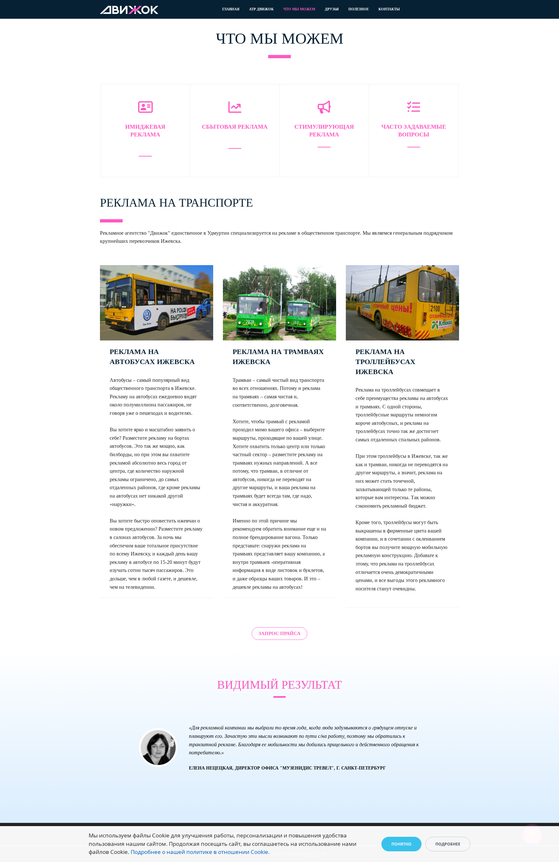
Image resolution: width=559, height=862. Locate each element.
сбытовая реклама (235, 127)
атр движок (261, 9)
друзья (332, 9)
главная (230, 9)
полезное (358, 9)
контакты (389, 9)
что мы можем (299, 9)
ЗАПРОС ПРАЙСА (279, 633)
